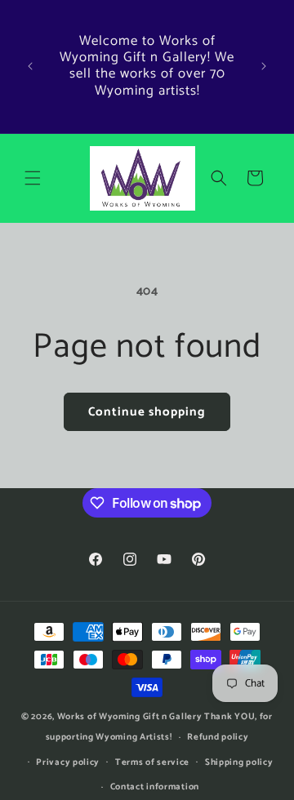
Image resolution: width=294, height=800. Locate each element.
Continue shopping (147, 412)
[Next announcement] (264, 66)
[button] (33, 178)
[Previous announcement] (30, 66)
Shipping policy (239, 762)
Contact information (154, 787)
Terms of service (152, 762)
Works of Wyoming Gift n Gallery (130, 716)
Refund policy (217, 737)
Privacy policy (68, 762)
